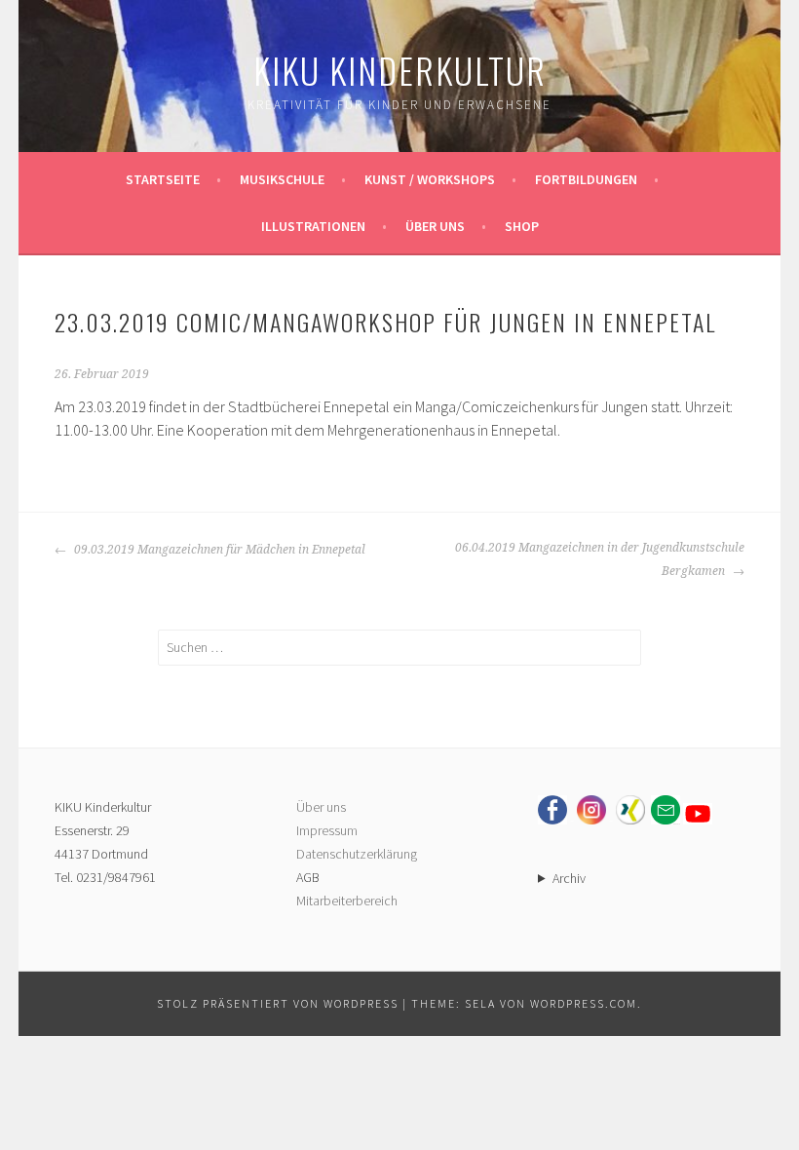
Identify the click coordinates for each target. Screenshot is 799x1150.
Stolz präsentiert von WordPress (278, 1003)
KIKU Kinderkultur (400, 70)
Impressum (327, 830)
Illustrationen (313, 226)
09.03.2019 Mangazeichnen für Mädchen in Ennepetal (218, 549)
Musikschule (282, 179)
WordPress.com (583, 1003)
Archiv (569, 878)
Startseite (163, 179)
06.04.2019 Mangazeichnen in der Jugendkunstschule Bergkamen (599, 559)
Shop (522, 226)
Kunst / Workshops (429, 179)
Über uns (435, 226)
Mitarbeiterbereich (347, 900)
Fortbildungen (586, 179)
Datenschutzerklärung (356, 853)
